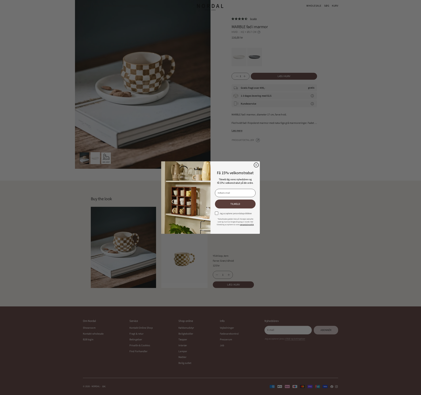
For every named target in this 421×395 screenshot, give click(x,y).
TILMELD (235, 204)
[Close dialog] (256, 165)
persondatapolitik (247, 224)
